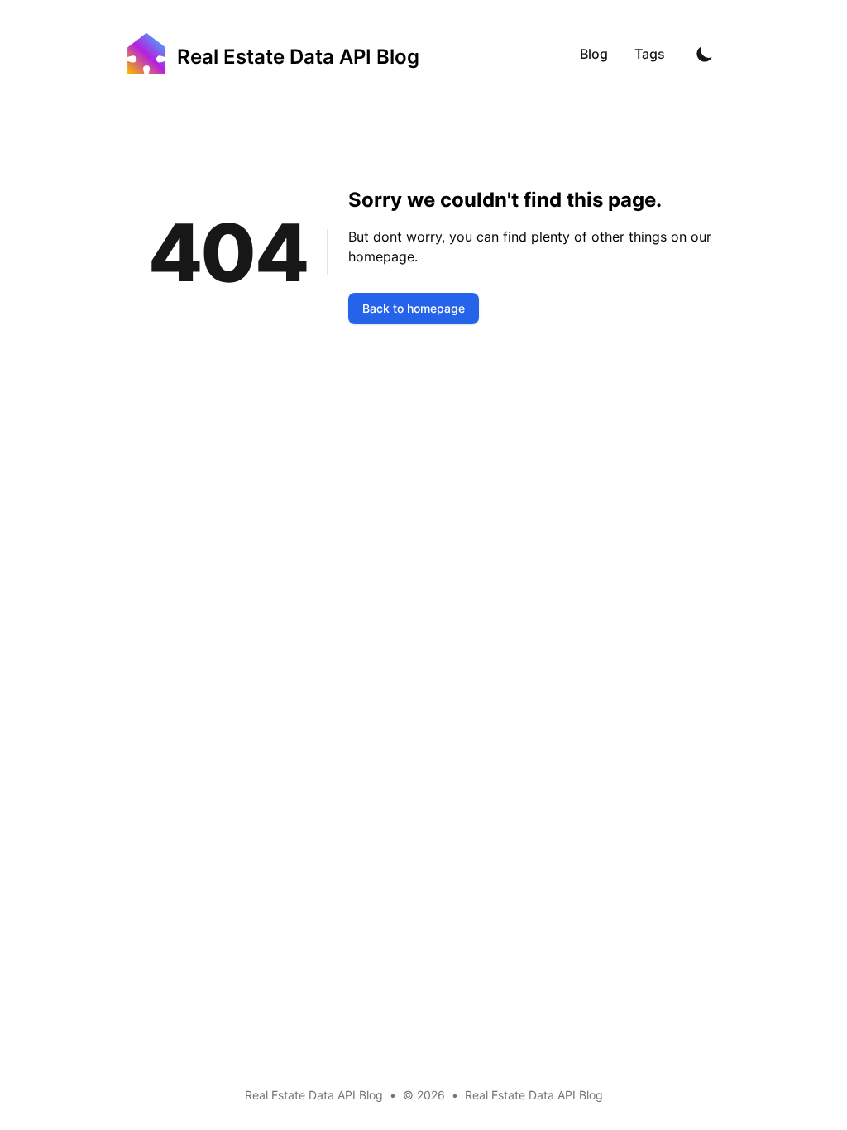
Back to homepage (413, 308)
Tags (649, 53)
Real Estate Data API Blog (534, 1095)
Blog (594, 53)
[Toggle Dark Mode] (704, 54)
